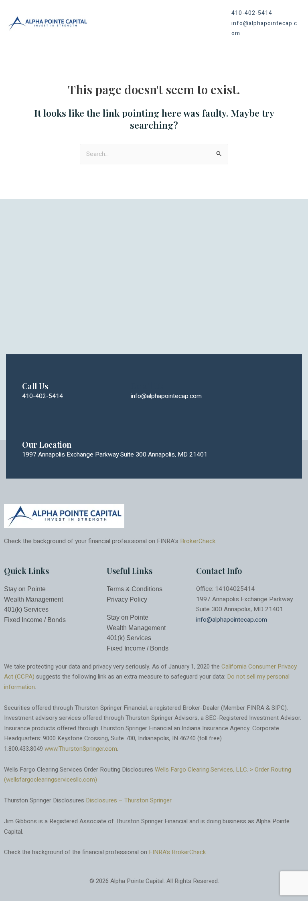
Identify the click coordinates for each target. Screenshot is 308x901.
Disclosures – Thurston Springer (129, 800)
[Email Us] (138, 370)
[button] (204, 23)
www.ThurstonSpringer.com (81, 748)
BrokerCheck (198, 541)
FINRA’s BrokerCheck (177, 852)
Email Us (147, 385)
